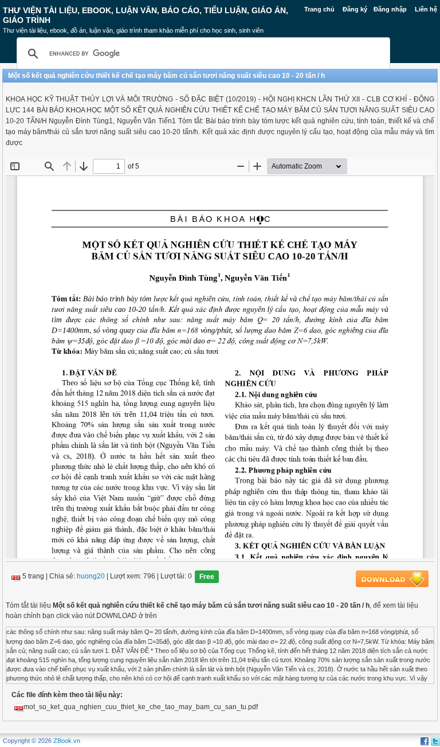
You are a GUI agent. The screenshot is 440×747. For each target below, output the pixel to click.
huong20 (91, 577)
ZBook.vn (66, 740)
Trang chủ (319, 9)
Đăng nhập (390, 9)
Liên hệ (426, 9)
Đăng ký (355, 9)
